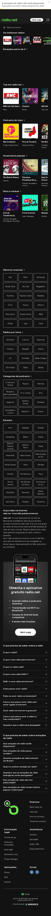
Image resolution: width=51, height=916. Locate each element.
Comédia (25, 358)
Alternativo (10, 314)
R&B (41, 314)
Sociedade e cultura (10, 411)
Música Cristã (25, 296)
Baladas (40, 296)
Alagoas (25, 428)
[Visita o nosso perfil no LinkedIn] (32, 872)
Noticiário (10, 340)
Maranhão (10, 455)
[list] (25, 40)
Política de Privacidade (8, 843)
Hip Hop (25, 286)
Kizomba (10, 296)
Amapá (41, 428)
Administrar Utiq (11, 854)
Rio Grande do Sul (41, 483)
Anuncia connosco (37, 817)
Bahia (25, 437)
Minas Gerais (10, 465)
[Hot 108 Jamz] (37, 40)
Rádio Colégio (41, 358)
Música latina (25, 314)
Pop (10, 277)
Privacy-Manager (11, 859)
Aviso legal (8, 850)
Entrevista (10, 367)
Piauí (41, 474)
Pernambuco (25, 474)
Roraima (25, 492)
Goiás (40, 446)
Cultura (25, 340)
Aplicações (34, 839)
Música (25, 384)
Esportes (41, 340)
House (25, 305)
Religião (25, 349)
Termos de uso (10, 837)
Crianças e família (10, 384)
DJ (10, 358)
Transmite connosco (38, 821)
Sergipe (25, 502)
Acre (10, 428)
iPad (6, 877)
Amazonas (10, 437)
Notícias (40, 384)
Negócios (10, 402)
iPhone (7, 872)
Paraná (10, 474)
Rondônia (10, 492)
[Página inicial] (4, 27)
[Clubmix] (17, 40)
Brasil (27, 894)
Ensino (41, 411)
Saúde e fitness (25, 402)
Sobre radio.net (36, 807)
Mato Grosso (25, 455)
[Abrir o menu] (47, 19)
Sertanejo (41, 277)
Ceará (40, 437)
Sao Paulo (10, 502)
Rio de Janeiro (10, 483)
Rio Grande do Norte (25, 483)
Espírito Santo (25, 446)
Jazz (25, 323)
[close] (49, 2)
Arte (40, 393)
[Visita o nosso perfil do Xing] (37, 872)
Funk (10, 305)
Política (10, 349)
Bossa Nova (10, 286)
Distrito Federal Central (10, 446)
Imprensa (33, 812)
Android (7, 882)
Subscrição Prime (37, 849)
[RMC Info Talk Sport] (7, 40)
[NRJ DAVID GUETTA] (27, 40)
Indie (41, 323)
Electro (41, 305)
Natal (25, 367)
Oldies (10, 323)
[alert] (25, 4)
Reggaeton (40, 286)
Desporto (25, 411)
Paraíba (41, 465)
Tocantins (41, 502)
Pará (25, 465)
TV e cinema (25, 393)
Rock (25, 277)
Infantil (41, 349)
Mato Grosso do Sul (40, 455)
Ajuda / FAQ (34, 844)
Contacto (33, 835)
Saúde (40, 367)
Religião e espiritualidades (10, 393)
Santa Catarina (40, 492)
